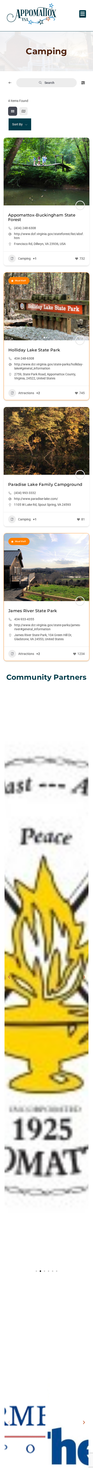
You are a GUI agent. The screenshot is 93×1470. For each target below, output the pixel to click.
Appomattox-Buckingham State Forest (41, 217)
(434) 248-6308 (25, 228)
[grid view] (12, 111)
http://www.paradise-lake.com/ (36, 499)
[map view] (23, 111)
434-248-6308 (24, 358)
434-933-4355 (24, 619)
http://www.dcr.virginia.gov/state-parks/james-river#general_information (47, 627)
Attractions (26, 393)
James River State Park (32, 610)
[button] (82, 14)
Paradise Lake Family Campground (45, 484)
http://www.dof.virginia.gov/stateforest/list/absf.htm (49, 236)
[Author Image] (80, 205)
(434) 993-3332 (25, 493)
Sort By (17, 124)
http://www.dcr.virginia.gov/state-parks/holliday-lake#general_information (48, 366)
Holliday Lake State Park (34, 350)
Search (49, 83)
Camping (24, 258)
